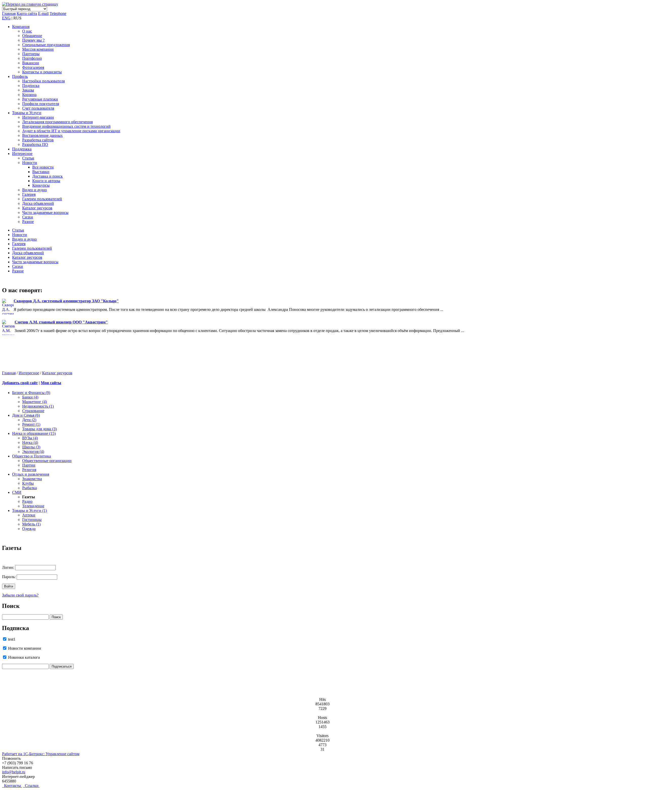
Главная (9, 13)
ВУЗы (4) (30, 438)
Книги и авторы (46, 181)
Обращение (32, 36)
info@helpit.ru (13, 772)
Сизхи (27, 217)
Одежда (29, 528)
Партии (28, 465)
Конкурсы (41, 185)
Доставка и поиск (47, 176)
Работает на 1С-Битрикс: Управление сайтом (40, 754)
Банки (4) (30, 397)
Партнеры (31, 54)
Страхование (33, 411)
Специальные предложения (46, 45)
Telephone (58, 13)
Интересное (22, 153)
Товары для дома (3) (39, 429)
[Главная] (30, 4)
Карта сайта (27, 13)
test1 (11, 639)
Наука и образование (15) (34, 433)
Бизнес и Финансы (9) (31, 392)
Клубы (28, 483)
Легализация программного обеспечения (57, 122)
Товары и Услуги (26, 113)
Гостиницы (32, 519)
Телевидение (33, 506)
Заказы (28, 90)
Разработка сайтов (38, 140)
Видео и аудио (34, 190)
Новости (29, 162)
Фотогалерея (33, 67)
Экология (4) (33, 451)
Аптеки (28, 515)
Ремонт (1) (31, 424)
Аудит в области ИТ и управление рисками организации (71, 131)
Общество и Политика (31, 456)
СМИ (16, 492)
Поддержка (21, 149)
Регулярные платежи (40, 99)
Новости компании (24, 648)
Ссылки (31, 785)
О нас (27, 31)
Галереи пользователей (42, 199)
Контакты (12, 785)
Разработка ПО (35, 144)
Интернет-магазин (38, 117)
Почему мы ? (33, 40)
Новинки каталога (23, 657)
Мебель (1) (31, 524)
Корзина (29, 94)
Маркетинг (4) (34, 402)
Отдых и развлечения (30, 474)
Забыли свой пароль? (20, 595)
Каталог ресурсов (37, 208)
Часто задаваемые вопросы (45, 212)
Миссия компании (38, 49)
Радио (27, 501)
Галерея (29, 194)
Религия (29, 470)
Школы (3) (31, 447)
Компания (20, 26)
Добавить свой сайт (20, 383)
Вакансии (30, 63)
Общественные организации (47, 460)
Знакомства (32, 479)
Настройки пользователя (43, 81)
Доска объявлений (38, 203)
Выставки (40, 172)
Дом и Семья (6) (26, 415)
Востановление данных (42, 135)
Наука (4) (30, 442)
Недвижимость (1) (38, 406)
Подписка (30, 85)
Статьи (28, 158)
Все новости (43, 167)
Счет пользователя (38, 108)
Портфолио (32, 58)
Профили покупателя (40, 104)
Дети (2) (29, 420)
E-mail (43, 13)
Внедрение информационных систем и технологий (66, 126)
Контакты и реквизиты (42, 72)
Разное (28, 221)
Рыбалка (29, 488)
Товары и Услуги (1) (29, 510)
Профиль (20, 76)
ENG (6, 18)
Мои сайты (51, 383)
